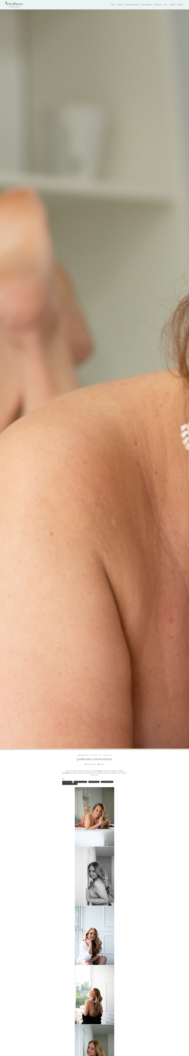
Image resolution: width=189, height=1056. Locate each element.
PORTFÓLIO (120, 4)
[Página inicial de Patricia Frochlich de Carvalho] (16, 5)
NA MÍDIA (180, 4)
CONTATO (172, 4)
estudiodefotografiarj (107, 782)
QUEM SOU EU (158, 4)
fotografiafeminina (94, 782)
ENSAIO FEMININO (146, 4)
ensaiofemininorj (67, 782)
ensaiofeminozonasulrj (80, 782)
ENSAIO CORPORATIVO (132, 4)
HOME (113, 4)
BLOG (165, 4)
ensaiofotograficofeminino (70, 784)
